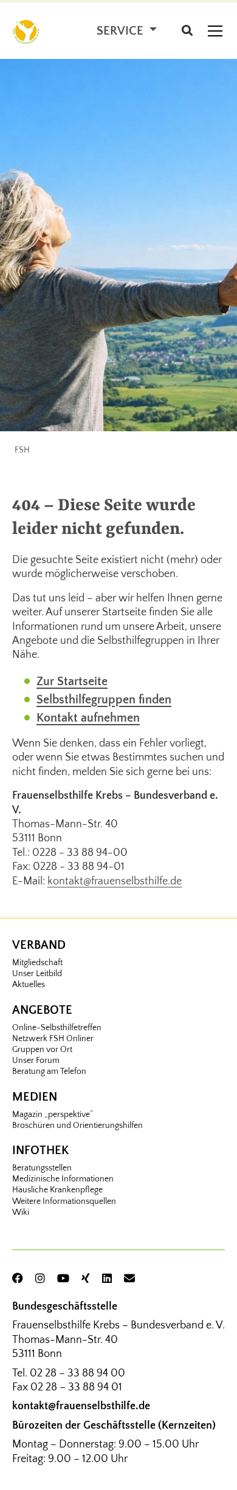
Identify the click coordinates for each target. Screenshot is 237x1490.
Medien (34, 1097)
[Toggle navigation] (215, 31)
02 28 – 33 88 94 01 (76, 1387)
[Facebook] (17, 1280)
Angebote (42, 1010)
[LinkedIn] (107, 1280)
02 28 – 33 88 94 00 (77, 1373)
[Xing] (85, 1280)
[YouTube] (63, 1280)
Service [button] (121, 31)
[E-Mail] (129, 1280)
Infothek (40, 1150)
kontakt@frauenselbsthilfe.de (114, 881)
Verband (39, 945)
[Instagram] (40, 1280)
